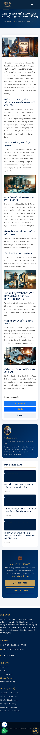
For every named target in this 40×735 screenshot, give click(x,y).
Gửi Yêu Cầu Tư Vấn (20, 590)
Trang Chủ (4, 667)
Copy (21, 415)
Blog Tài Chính (8, 678)
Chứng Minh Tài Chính (8, 707)
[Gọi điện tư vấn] (4, 730)
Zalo (21, 409)
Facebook (21, 403)
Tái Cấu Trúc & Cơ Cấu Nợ (9, 693)
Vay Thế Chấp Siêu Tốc (8, 696)
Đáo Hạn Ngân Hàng (8, 704)
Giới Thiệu (3, 671)
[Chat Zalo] (4, 724)
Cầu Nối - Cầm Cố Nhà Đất (10, 711)
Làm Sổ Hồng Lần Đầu (8, 700)
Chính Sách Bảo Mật (7, 682)
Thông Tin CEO (6, 674)
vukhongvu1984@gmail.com (13, 649)
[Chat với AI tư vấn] (35, 730)
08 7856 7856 (21, 583)
